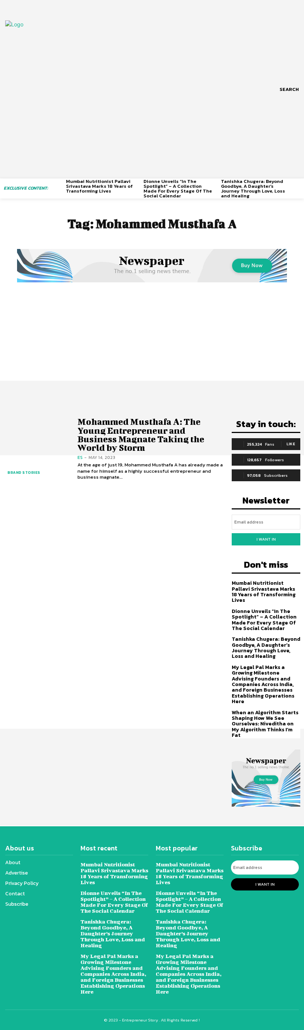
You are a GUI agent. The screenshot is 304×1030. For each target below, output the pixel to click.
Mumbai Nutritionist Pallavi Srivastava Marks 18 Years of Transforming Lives (99, 186)
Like (291, 444)
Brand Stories (23, 472)
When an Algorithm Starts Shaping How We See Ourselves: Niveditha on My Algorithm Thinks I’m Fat (265, 724)
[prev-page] (61, 185)
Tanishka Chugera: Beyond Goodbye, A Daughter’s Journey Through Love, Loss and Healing (253, 188)
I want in (266, 539)
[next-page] (297, 185)
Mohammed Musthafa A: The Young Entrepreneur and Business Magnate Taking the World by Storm (140, 434)
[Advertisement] (152, 340)
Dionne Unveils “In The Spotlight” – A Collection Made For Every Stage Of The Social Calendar (177, 188)
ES (80, 457)
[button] (289, 89)
